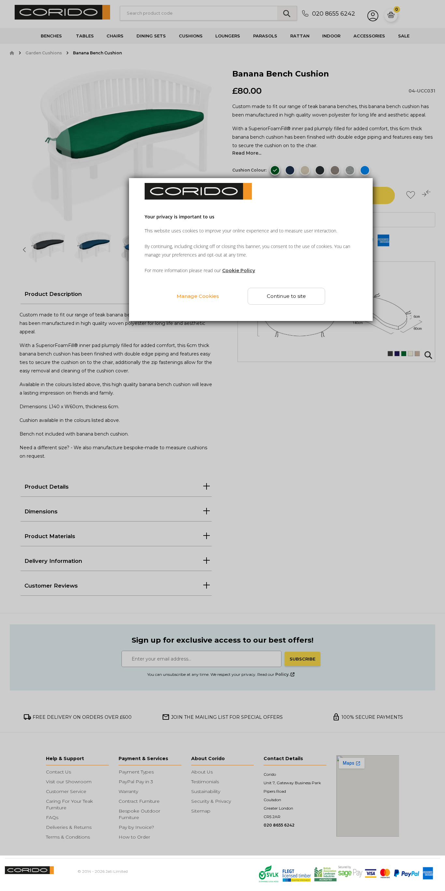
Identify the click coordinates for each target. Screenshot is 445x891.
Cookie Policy (238, 271)
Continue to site (286, 296)
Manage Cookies (198, 296)
